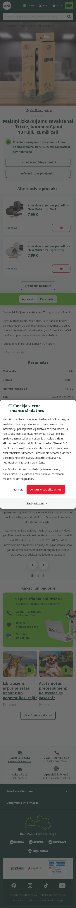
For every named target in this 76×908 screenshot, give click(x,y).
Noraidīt (18, 489)
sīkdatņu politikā (23, 479)
